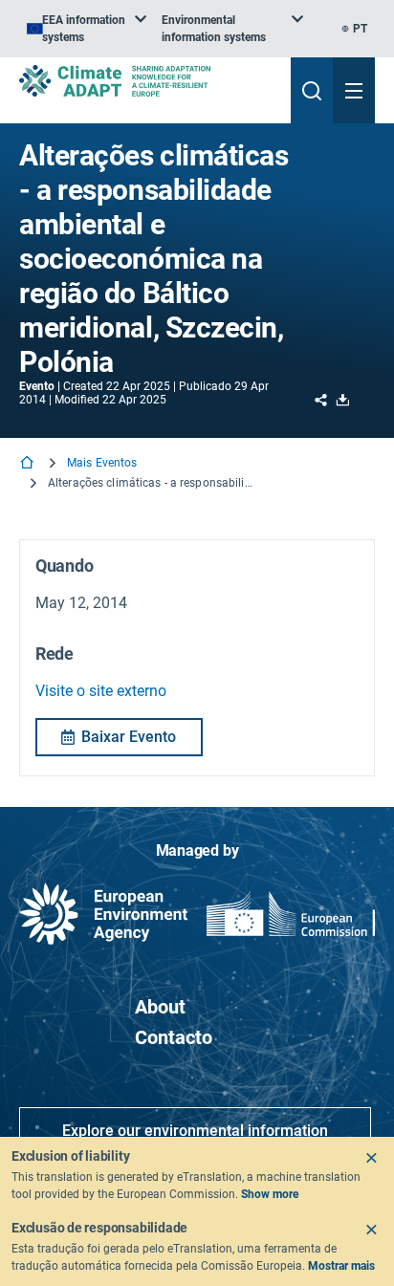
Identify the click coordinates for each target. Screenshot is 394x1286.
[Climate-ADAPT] (147, 81)
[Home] (28, 464)
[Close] (371, 1157)
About (160, 1006)
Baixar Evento (128, 737)
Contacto (173, 1037)
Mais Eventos (102, 462)
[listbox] (86, 28)
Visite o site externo (100, 691)
